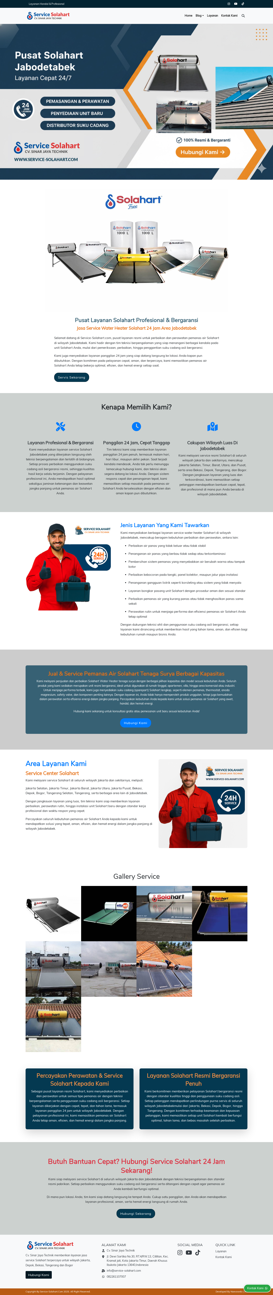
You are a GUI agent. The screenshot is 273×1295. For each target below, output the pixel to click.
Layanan (212, 15)
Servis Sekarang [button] (71, 377)
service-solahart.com (51, 1291)
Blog (198, 15)
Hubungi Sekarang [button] (135, 1214)
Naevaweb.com (239, 1291)
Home (188, 15)
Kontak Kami (229, 15)
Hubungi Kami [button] (135, 723)
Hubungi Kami (38, 1275)
